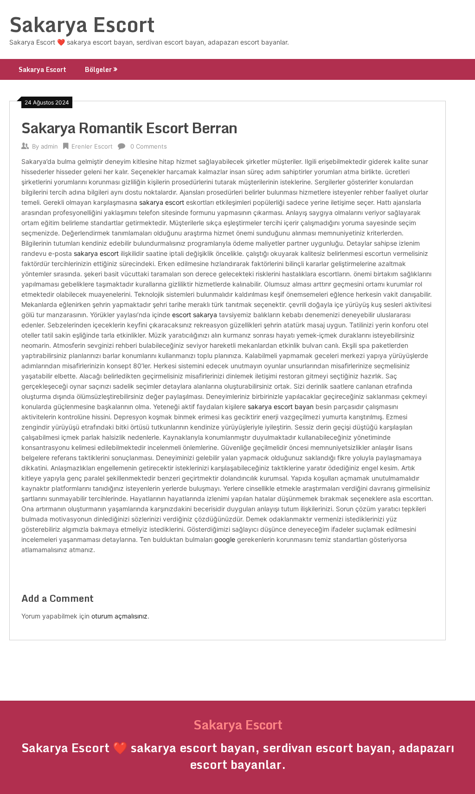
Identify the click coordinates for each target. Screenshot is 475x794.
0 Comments (148, 146)
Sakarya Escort (82, 24)
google (224, 539)
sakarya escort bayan (281, 406)
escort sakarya (194, 315)
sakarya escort (161, 202)
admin (49, 146)
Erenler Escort (92, 146)
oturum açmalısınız (119, 616)
